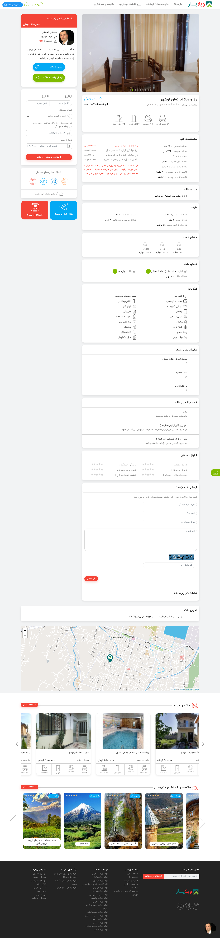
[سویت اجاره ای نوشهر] (110, 731)
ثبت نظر (91, 578)
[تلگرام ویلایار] (180, 906)
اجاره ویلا (178, 4)
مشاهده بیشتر (29, 704)
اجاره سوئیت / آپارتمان (157, 4)
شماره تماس (66, 140)
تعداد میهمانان (65, 110)
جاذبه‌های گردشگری (104, 4)
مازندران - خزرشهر (38, 880)
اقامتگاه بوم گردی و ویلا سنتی (95, 884)
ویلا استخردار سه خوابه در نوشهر (178, 753)
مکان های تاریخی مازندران (179, 844)
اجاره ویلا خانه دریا (100, 891)
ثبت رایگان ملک (14, 4)
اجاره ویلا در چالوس (99, 898)
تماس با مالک (56, 67)
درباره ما (134, 887)
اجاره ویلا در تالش (100, 922)
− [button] (25, 635)
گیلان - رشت (41, 884)
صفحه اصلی (132, 873)
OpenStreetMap (192, 689)
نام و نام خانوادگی (63, 126)
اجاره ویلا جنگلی (101, 929)
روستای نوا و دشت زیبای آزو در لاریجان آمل (57, 842)
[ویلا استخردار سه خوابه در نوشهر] (169, 731)
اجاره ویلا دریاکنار (131, 884)
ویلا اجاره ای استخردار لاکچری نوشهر (58, 753)
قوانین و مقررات (131, 880)
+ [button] (25, 630)
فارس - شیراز (40, 891)
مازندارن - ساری (39, 873)
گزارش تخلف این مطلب (46, 194)
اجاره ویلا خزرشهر (100, 880)
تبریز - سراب (41, 894)
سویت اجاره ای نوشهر (125, 753)
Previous (195, 744)
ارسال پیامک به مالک (52, 77)
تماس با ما (133, 877)
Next (18, 820)
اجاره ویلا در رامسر (100, 919)
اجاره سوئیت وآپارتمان (98, 894)
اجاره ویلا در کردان (100, 901)
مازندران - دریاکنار (39, 898)
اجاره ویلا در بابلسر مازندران (96, 926)
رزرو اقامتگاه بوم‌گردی (130, 4)
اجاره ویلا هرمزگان (100, 887)
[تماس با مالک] (210, 928)
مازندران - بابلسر (39, 877)
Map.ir (181, 689)
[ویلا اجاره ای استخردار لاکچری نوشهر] (50, 731)
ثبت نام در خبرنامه (153, 876)
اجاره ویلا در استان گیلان (97, 912)
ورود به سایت (35, 4)
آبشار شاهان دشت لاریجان (138, 844)
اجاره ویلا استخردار (100, 873)
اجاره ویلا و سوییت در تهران (96, 915)
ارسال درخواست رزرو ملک (49, 157)
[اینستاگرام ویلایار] (195, 906)
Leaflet (173, 689)
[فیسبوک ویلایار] (188, 906)
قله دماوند (98, 844)
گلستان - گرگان (39, 887)
